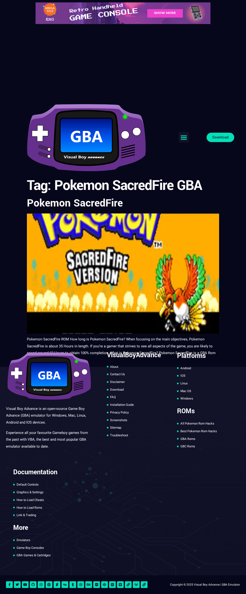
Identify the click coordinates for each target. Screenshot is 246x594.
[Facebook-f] (9, 584)
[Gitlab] (136, 584)
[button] (184, 137)
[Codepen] (104, 584)
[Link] (128, 584)
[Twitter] (17, 584)
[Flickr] (96, 584)
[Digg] (65, 584)
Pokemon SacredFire (75, 203)
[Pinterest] (49, 584)
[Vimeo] (120, 584)
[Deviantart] (57, 584)
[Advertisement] (123, 62)
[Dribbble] (80, 584)
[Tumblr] (72, 584)
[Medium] (112, 584)
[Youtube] (25, 584)
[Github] (33, 584)
